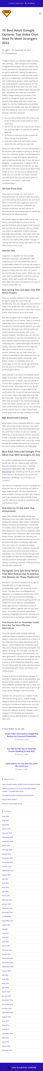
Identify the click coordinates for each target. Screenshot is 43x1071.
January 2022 (6, 904)
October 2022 (6, 866)
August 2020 (6, 971)
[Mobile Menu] (40, 13)
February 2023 (7, 850)
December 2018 (7, 1033)
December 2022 (7, 858)
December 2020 (7, 958)
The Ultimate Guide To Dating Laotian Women (17, 795)
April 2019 (5, 1029)
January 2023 (6, 854)
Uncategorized (11, 53)
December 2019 (7, 1000)
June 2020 (5, 979)
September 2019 (7, 1013)
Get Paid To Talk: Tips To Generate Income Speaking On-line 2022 (21, 749)
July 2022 (5, 879)
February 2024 (7, 833)
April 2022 (5, 891)
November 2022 (7, 862)
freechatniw (6, 472)
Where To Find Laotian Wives (12, 804)
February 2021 (7, 950)
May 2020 (5, 983)
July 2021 (5, 929)
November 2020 (7, 963)
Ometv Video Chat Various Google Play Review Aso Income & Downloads (21, 735)
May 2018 (5, 1038)
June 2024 (5, 816)
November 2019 (7, 1004)
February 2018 (7, 1050)
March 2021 (6, 946)
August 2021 (6, 925)
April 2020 (5, 988)
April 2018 (5, 1042)
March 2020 (6, 992)
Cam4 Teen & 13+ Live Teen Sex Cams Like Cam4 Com (22, 764)
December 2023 (7, 837)
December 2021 (7, 908)
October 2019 (6, 1008)
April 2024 (5, 825)
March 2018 (6, 1046)
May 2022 (5, 887)
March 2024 (6, 829)
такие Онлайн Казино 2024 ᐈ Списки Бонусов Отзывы (21, 784)
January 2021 (6, 954)
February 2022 (7, 900)
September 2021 (7, 921)
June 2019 (5, 1021)
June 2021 (5, 933)
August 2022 (6, 875)
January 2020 (6, 996)
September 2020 (7, 967)
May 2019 (5, 1025)
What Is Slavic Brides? (9, 799)
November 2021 (7, 912)
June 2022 (5, 883)
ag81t (7, 50)
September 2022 (7, 871)
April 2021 (5, 942)
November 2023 (7, 841)
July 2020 (5, 975)
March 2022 (6, 896)
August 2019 (6, 1017)
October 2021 (6, 916)
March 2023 (6, 846)
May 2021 (5, 937)
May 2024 (5, 820)
